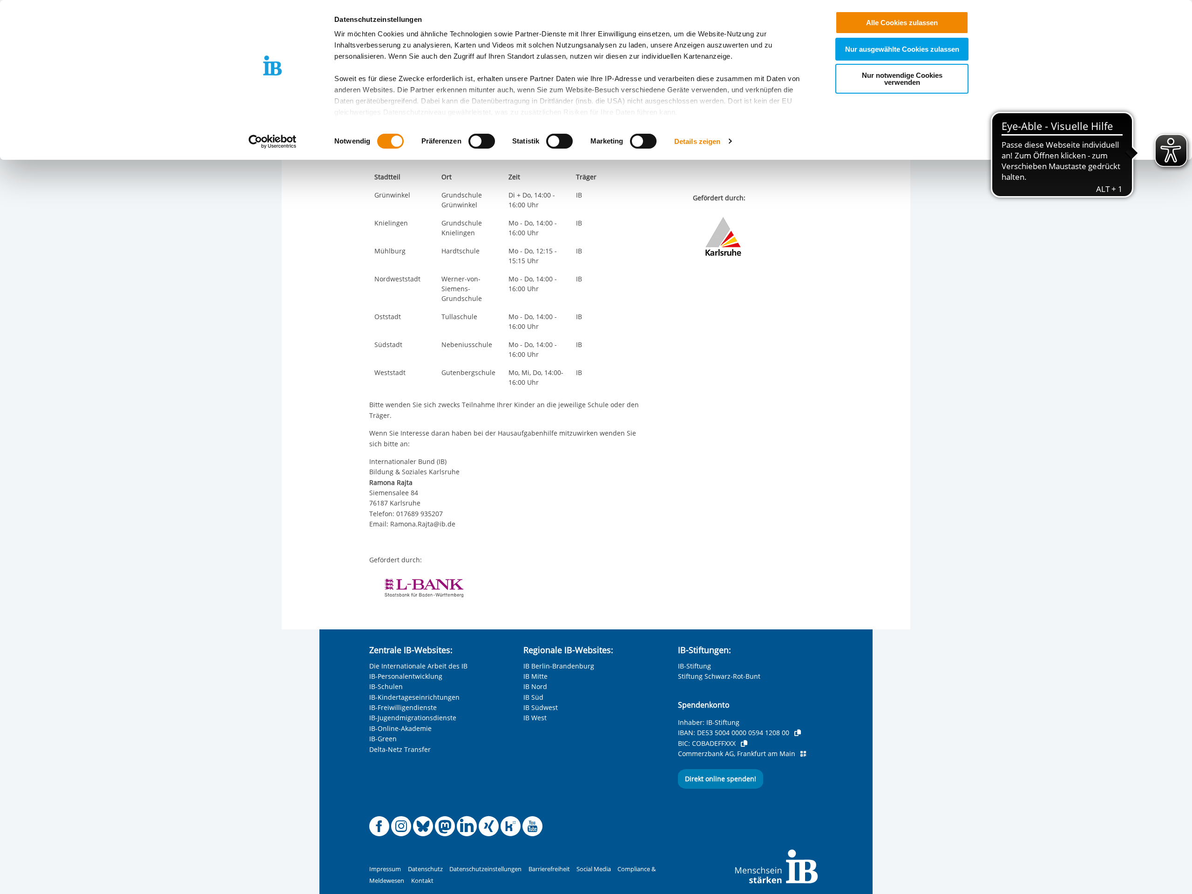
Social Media (593, 869)
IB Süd (533, 697)
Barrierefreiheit (549, 869)
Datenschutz (425, 869)
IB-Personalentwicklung (405, 676)
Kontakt (422, 881)
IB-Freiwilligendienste (403, 707)
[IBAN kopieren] (797, 733)
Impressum (385, 869)
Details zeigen (697, 141)
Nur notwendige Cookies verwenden (902, 78)
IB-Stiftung (694, 666)
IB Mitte (535, 676)
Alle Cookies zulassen (902, 23)
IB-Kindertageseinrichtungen (414, 697)
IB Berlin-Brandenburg (558, 666)
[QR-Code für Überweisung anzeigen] (803, 754)
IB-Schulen (386, 686)
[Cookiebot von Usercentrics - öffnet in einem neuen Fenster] (272, 142)
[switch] (481, 141)
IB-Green (383, 738)
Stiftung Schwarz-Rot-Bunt (719, 676)
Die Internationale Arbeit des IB (418, 666)
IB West (535, 717)
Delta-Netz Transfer (400, 749)
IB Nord (535, 686)
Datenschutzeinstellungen (485, 869)
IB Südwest (540, 707)
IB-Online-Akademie (400, 728)
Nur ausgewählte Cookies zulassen (902, 49)
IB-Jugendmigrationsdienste (412, 717)
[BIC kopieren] (744, 743)
